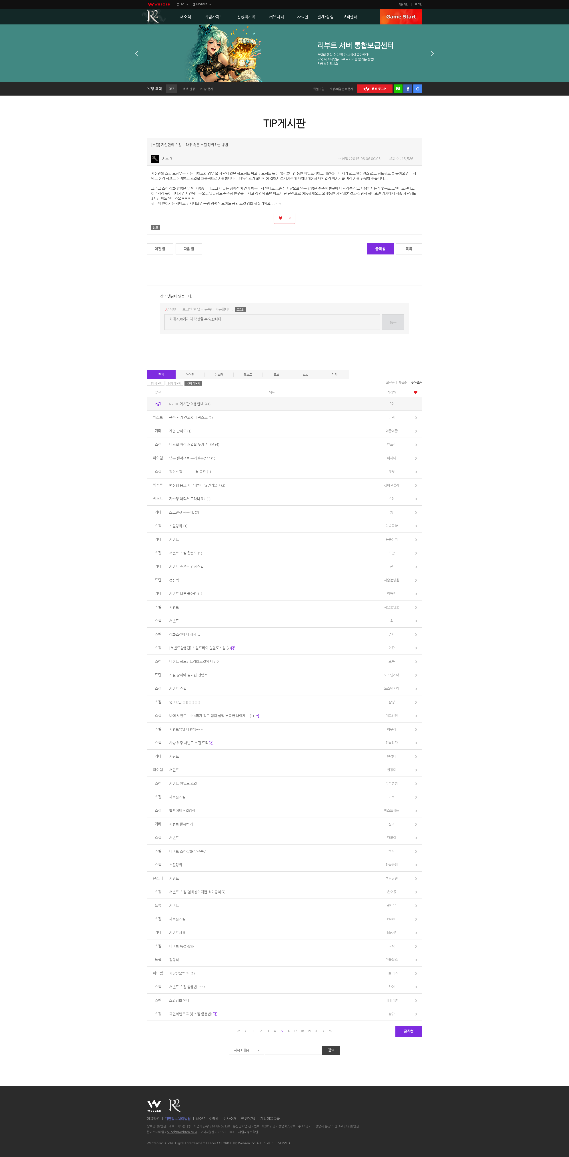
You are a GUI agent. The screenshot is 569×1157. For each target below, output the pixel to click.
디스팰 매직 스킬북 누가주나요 (194, 444)
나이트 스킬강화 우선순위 (188, 851)
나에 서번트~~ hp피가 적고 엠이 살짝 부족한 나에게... (211, 716)
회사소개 (229, 1119)
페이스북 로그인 (407, 88)
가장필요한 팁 (182, 973)
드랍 (276, 374)
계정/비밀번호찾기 (341, 89)
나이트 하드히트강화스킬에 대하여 (194, 661)
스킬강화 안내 (179, 1000)
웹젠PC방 (248, 1119)
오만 (392, 553)
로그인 (418, 4)
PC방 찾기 (206, 89)
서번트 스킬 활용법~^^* (187, 987)
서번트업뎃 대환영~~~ (185, 729)
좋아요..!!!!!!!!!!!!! (184, 702)
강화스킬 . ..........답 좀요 (190, 472)
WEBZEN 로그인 (375, 88)
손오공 (391, 892)
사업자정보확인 (248, 1132)
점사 (392, 634)
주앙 (392, 498)
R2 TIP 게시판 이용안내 (189, 404)
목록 (409, 249)
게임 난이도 (180, 431)
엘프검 (391, 444)
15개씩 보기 (155, 383)
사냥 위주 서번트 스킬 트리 (189, 743)
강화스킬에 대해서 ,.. (184, 634)
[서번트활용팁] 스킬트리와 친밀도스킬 (200, 648)
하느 (392, 851)
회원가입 (403, 4)
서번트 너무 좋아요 (185, 594)
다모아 (391, 837)
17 (295, 1031)
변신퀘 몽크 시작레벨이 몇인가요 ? (197, 485)
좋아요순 (416, 382)
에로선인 (392, 715)
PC (182, 4)
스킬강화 (178, 526)
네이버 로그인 (398, 88)
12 (260, 1031)
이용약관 (153, 1119)
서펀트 (174, 756)
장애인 (391, 593)
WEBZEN (154, 1105)
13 (267, 1031)
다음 (432, 53)
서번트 (174, 539)
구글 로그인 (417, 88)
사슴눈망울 (391, 580)
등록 (393, 322)
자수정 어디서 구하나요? (189, 499)
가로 (392, 797)
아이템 (190, 374)
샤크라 (167, 158)
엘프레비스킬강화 (182, 811)
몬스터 (219, 374)
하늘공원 (392, 865)
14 (274, 1031)
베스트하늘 (391, 810)
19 (309, 1031)
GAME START (401, 16)
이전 (136, 53)
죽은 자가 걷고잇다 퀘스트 (191, 417)
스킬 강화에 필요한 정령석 (188, 675)
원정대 (391, 756)
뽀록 (392, 661)
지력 (392, 946)
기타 (334, 374)
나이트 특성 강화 (181, 946)
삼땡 (392, 702)
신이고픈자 (391, 485)
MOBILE (201, 4)
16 (288, 1031)
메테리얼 (392, 1000)
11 (252, 1031)
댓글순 (403, 382)
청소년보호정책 (207, 1119)
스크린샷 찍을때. (184, 512)
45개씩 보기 (193, 383)
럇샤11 (392, 905)
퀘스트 (248, 374)
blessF (391, 919)
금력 (392, 417)
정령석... (175, 960)
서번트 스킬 (177, 689)
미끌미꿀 (392, 431)
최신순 (390, 382)
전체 (161, 374)
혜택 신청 (189, 89)
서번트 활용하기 (181, 824)
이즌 (392, 648)
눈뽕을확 (392, 526)
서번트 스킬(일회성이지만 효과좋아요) (197, 892)
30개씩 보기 (174, 383)
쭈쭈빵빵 (392, 783)
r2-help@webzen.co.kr (182, 1132)
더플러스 (392, 959)
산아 (392, 824)
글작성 (380, 249)
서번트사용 (177, 933)
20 (316, 1031)
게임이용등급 (270, 1119)
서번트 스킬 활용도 (185, 553)
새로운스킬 (177, 797)
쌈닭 (392, 1014)
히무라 (391, 729)
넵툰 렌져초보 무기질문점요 (192, 458)
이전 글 (160, 249)
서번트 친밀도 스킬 (183, 783)
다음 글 (189, 249)
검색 (331, 1050)
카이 (392, 987)
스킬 (305, 374)
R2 (154, 16)
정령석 (174, 580)
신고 (155, 227)
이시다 (391, 458)
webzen (159, 4)
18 (302, 1031)
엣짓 (392, 471)
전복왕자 (392, 743)
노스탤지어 (391, 675)
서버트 (174, 905)
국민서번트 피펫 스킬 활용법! (191, 1014)
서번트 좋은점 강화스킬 (186, 566)
